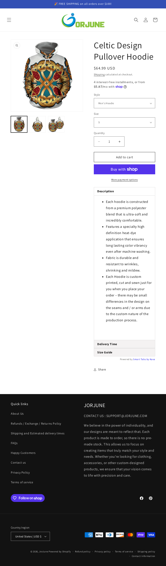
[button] (9, 20)
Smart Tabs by (141, 359)
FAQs (14, 443)
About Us (17, 414)
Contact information (143, 556)
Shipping (99, 74)
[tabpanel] (124, 267)
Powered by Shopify (60, 551)
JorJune (43, 551)
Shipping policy (146, 551)
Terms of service (22, 482)
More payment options (124, 179)
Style (97, 95)
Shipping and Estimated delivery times (37, 433)
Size (96, 114)
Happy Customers (23, 453)
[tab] (124, 344)
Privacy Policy (20, 472)
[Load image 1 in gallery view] (19, 124)
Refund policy (82, 551)
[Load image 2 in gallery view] (37, 124)
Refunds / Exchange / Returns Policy (36, 423)
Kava (152, 359)
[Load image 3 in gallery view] (56, 124)
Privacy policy (103, 551)
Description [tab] (105, 191)
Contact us (18, 462)
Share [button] (102, 369)
